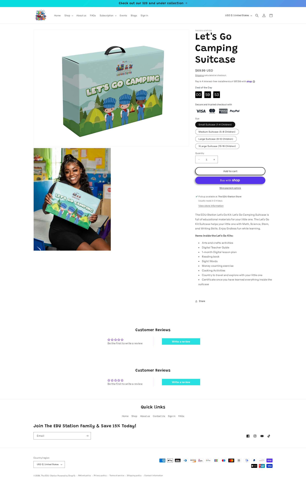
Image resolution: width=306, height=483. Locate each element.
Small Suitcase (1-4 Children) (215, 124)
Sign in (171, 416)
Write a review (181, 341)
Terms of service (116, 475)
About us (145, 416)
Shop (134, 416)
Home (125, 416)
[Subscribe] (87, 436)
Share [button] (202, 301)
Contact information (153, 475)
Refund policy (84, 475)
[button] (68, 15)
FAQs (181, 416)
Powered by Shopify (67, 476)
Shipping (199, 75)
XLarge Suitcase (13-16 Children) (217, 146)
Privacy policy (100, 475)
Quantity (199, 153)
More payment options (230, 188)
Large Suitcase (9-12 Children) (216, 139)
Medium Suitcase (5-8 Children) (217, 131)
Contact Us (159, 416)
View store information (210, 205)
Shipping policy (134, 475)
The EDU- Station (49, 476)
